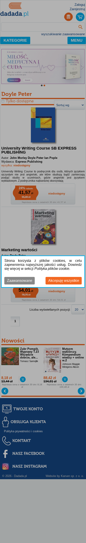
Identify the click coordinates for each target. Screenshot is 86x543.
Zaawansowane (19, 280)
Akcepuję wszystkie (63, 280)
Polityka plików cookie (51, 269)
